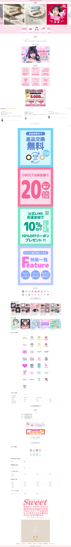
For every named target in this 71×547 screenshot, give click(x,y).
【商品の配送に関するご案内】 (28, 414)
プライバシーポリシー (52, 543)
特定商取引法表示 (45, 543)
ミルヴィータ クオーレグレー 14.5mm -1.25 (56, 120)
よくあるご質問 (40, 543)
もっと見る (35, 298)
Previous (22, 54)
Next (49, 54)
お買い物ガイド (30, 543)
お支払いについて (24, 543)
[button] (68, 108)
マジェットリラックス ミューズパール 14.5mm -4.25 (11, 118)
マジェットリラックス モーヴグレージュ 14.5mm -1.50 (34, 117)
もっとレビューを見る (35, 123)
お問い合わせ (35, 543)
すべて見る (35, 439)
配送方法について (18, 543)
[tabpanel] (35, 14)
